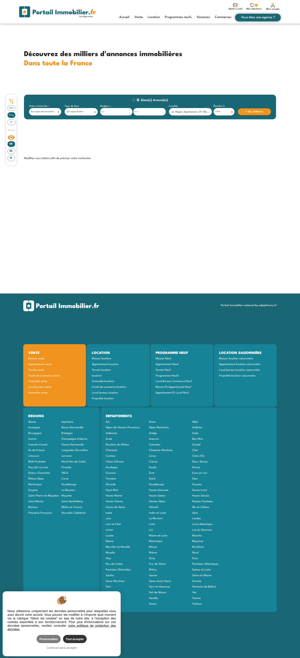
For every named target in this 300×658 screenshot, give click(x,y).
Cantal (196, 444)
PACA (64, 473)
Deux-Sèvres (200, 461)
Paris (195, 558)
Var (194, 592)
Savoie (153, 575)
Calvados (154, 444)
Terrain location (101, 370)
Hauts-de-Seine (115, 507)
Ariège (153, 433)
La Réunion (68, 490)
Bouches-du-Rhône (117, 444)
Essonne (111, 473)
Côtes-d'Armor (115, 461)
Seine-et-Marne (201, 575)
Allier (195, 422)
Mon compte (273, 9)
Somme (196, 581)
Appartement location (105, 364)
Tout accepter (75, 639)
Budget (104, 106)
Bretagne (67, 433)
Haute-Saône (157, 495)
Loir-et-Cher (113, 524)
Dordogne (112, 467)
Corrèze (110, 456)
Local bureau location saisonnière (239, 370)
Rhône (153, 569)
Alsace (32, 422)
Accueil (124, 17)
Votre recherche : (39, 106)
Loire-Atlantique (202, 524)
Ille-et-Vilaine (200, 507)
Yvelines (197, 604)
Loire (152, 524)
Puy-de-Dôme (157, 564)
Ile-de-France (36, 450)
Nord (195, 552)
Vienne (196, 598)
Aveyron (154, 439)
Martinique (35, 484)
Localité (173, 106)
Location (154, 17)
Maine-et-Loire (158, 535)
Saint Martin (36, 501)
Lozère (110, 535)
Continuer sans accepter (62, 648)
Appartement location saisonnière (239, 364)
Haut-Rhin (112, 490)
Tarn (108, 586)
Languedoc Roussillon (74, 450)
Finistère (111, 478)
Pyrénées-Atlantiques (205, 564)
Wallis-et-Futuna (71, 507)
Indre (109, 513)
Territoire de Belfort (204, 586)
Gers (195, 478)
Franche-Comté (37, 444)
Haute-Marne (114, 495)
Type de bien (72, 106)
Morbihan (198, 547)
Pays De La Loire (38, 467)
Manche (197, 535)
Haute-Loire (199, 490)
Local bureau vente (40, 387)
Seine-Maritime (115, 581)
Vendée (153, 598)
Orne (152, 558)
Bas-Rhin (197, 439)
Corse (65, 478)
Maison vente (36, 358)
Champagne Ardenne (74, 439)
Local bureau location (105, 392)
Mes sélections (254, 7)
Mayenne (197, 541)
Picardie (66, 467)
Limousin (33, 456)
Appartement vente (40, 364)
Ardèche (197, 427)
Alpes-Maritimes (159, 427)
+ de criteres (245, 106)
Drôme (196, 467)
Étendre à (219, 106)
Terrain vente (36, 370)
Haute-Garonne (158, 490)
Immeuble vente (38, 392)
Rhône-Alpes (36, 478)
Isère (195, 513)
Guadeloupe (68, 484)
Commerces (223, 17)
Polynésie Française (40, 513)
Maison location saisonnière (236, 358)
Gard (152, 478)
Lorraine (66, 456)
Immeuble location (103, 381)
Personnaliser (48, 639)
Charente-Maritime (161, 450)
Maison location (101, 358)
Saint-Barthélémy (72, 501)
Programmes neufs (178, 17)
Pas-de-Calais (114, 564)
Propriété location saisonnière (237, 375)
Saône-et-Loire (201, 569)
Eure (152, 473)
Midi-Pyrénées (37, 461)
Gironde (111, 484)
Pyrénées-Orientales (118, 569)
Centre (32, 439)
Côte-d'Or (198, 456)
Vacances (203, 17)
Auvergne (34, 427)
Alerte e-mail (235, 9)
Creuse (153, 461)
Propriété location (103, 398)
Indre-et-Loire (157, 513)
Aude (109, 439)
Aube (195, 433)
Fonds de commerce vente (44, 375)
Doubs (153, 467)
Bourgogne (35, 433)
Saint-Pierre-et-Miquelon (43, 495)
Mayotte (66, 495)
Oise (108, 558)
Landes (196, 518)
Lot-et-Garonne (202, 530)
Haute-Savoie (200, 495)
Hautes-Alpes (157, 501)
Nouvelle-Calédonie (73, 513)
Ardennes (111, 433)
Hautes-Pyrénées (202, 501)
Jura (108, 518)
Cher (195, 450)
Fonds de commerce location (109, 387)
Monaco (33, 507)
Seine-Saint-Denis (160, 581)
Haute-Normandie (72, 444)
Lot (151, 530)
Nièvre (153, 552)
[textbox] (191, 112)
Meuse (153, 547)
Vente (138, 17)
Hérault (153, 507)
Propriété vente (37, 381)
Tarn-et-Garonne (159, 586)
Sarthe (110, 575)
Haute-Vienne (114, 501)
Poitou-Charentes (39, 473)
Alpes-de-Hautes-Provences (123, 427)
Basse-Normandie (72, 427)
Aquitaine (67, 422)
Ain (108, 422)
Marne (110, 541)
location (97, 375)
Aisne (152, 422)
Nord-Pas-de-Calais (73, 461)
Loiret (109, 530)
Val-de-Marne (157, 592)
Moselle (110, 552)
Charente (111, 450)
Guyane (33, 490)
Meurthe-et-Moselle (118, 547)
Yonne (152, 604)
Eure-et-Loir (199, 473)
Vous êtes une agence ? (258, 17)
